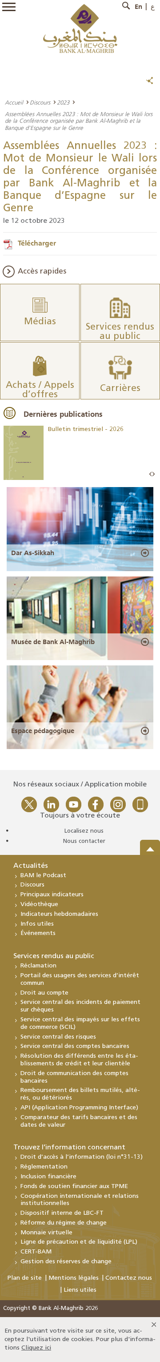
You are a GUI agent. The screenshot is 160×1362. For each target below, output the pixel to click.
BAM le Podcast (43, 875)
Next (153, 474)
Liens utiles (80, 1290)
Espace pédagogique (42, 731)
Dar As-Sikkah (32, 553)
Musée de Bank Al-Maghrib (53, 642)
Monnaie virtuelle (46, 1232)
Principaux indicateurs (52, 894)
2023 (63, 102)
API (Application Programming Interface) (79, 1107)
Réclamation (38, 966)
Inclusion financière (48, 1176)
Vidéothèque (39, 904)
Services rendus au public (53, 956)
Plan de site (25, 1278)
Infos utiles (37, 924)
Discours (40, 102)
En (138, 7)
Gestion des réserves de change (66, 1261)
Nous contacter (84, 841)
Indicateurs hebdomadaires (59, 914)
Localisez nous (84, 831)
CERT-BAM (36, 1252)
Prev (150, 474)
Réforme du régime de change (63, 1223)
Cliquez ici (36, 1348)
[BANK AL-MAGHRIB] (80, 28)
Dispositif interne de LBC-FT (62, 1213)
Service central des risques (58, 1037)
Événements (38, 933)
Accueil (14, 102)
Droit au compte (44, 993)
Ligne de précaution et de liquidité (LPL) (78, 1242)
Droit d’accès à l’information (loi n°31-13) (81, 1157)
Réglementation (44, 1167)
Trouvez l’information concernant (69, 1147)
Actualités (30, 866)
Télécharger (37, 242)
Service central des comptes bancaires (74, 1046)
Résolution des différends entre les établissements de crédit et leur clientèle (79, 1060)
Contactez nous (128, 1278)
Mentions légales (73, 1278)
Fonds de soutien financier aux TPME (74, 1186)
